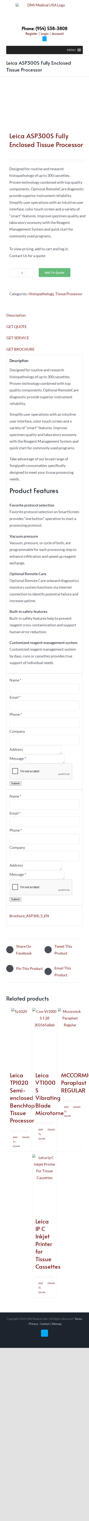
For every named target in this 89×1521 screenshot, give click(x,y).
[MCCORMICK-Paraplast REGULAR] (70, 1037)
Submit (15, 783)
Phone (16, 714)
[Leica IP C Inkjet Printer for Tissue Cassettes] (44, 1183)
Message (18, 758)
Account (58, 33)
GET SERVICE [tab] (17, 337)
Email (15, 697)
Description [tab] (16, 315)
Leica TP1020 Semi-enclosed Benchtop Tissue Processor (22, 1097)
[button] (71, 50)
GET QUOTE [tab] (16, 326)
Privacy (33, 1323)
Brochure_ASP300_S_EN (29, 916)
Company (17, 731)
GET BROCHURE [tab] (20, 349)
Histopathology (41, 294)
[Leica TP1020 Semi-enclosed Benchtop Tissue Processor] (19, 1037)
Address (16, 749)
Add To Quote (54, 273)
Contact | (46, 1323)
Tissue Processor (69, 294)
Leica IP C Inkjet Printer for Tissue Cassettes (48, 1243)
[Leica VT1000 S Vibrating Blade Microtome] (44, 1037)
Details (25, 1137)
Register (31, 33)
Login (45, 33)
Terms (78, 1319)
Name (15, 680)
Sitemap (56, 1323)
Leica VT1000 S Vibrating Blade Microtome (49, 1094)
